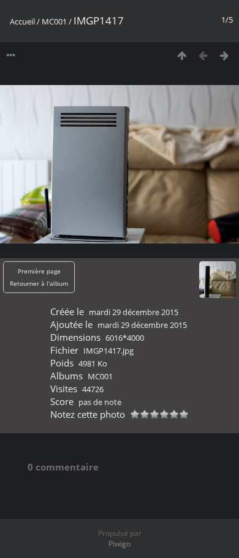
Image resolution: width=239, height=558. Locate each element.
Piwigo (119, 543)
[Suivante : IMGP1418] (224, 55)
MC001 (54, 21)
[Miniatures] (181, 55)
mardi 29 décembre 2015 (133, 312)
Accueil (22, 21)
